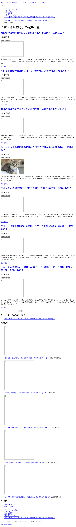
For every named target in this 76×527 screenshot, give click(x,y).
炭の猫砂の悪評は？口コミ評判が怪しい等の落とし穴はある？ (32, 33)
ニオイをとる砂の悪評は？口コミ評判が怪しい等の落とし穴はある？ (36, 188)
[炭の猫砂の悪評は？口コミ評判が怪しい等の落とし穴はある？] (12, 56)
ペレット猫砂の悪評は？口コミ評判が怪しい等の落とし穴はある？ (35, 71)
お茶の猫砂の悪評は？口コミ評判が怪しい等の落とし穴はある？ (34, 109)
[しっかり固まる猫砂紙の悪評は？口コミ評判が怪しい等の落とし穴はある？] (12, 173)
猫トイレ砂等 (5, 40)
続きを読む (4, 66)
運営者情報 (8, 13)
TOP (29, 20)
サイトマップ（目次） (11, 9)
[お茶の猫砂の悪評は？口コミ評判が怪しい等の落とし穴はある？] (12, 132)
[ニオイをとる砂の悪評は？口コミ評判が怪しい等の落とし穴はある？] (12, 211)
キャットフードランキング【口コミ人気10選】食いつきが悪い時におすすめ (29, 17)
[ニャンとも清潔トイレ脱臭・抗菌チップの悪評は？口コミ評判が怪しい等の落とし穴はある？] (12, 297)
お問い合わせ (8, 11)
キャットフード (9, 505)
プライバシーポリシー (11, 15)
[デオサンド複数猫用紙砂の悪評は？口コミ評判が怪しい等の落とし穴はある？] (12, 252)
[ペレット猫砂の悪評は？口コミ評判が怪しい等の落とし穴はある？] (12, 94)
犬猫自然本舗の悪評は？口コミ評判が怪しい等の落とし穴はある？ (26, 358)
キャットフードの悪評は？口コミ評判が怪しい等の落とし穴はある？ (24, 2)
